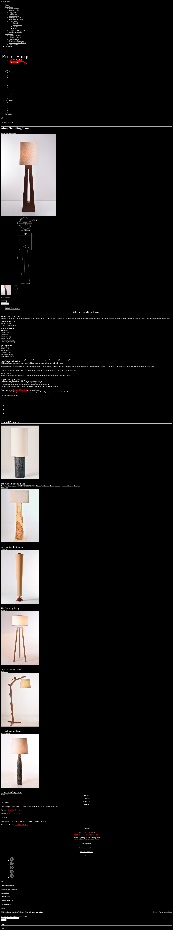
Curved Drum (17, 25)
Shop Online (9, 7)
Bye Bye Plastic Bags (7, 900)
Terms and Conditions (20, 390)
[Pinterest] (7, 409)
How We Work (13, 44)
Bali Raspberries (6, 904)
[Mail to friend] (7, 418)
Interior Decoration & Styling (18, 43)
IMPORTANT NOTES (12, 309)
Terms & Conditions (165, 912)
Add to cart (5, 303)
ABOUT (86, 795)
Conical (15, 23)
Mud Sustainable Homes (8, 885)
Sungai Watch (5, 893)
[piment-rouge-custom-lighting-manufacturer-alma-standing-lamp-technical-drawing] (25, 284)
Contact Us (8, 46)
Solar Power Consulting (16, 41)
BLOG (86, 804)
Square (15, 28)
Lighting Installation (15, 37)
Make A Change (6, 896)
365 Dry (4, 908)
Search (4, 920)
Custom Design (14, 39)
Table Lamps (13, 12)
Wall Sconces (13, 14)
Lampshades (13, 21)
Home (7, 5)
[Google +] (7, 413)
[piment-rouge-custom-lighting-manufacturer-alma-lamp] (28, 215)
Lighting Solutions (15, 35)
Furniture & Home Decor (17, 30)
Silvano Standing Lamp (12, 547)
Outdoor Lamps (14, 16)
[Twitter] (7, 401)
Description (8, 307)
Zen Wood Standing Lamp (13, 483)
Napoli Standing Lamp (11, 792)
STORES (87, 798)
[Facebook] (7, 405)
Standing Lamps (14, 10)
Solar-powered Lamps (16, 19)
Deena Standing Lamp (11, 731)
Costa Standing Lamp (11, 669)
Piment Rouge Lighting (9, 912)
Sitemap (155, 912)
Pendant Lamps (14, 8)
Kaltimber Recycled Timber (9, 889)
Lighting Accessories (15, 32)
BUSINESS (86, 801)
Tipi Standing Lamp (10, 608)
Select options (5, 733)
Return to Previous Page (8, 133)
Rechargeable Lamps (15, 17)
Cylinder (15, 26)
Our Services (9, 34)
